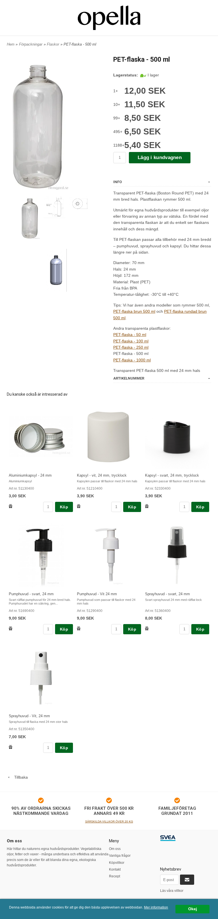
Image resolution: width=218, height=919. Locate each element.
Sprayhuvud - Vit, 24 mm (29, 716)
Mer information (156, 907)
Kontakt (115, 869)
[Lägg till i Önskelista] (10, 506)
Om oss (115, 849)
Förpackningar (30, 44)
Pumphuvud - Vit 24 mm (97, 594)
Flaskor (53, 44)
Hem (10, 44)
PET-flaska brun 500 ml (134, 311)
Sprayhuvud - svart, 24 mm (167, 594)
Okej (192, 909)
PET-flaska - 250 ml (130, 347)
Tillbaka (19, 777)
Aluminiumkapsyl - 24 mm (30, 475)
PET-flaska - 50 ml (129, 334)
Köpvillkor (116, 863)
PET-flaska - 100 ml (130, 341)
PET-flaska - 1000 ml (132, 360)
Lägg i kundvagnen (160, 157)
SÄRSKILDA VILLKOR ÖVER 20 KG (109, 821)
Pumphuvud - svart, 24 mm (31, 594)
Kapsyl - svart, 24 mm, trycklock (172, 475)
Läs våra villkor (171, 891)
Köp (64, 507)
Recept (114, 876)
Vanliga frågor (120, 856)
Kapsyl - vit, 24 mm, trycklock (102, 475)
